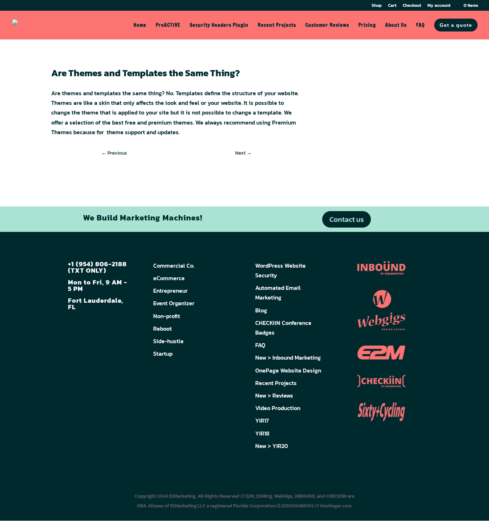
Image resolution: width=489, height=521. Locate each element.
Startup (163, 353)
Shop (377, 6)
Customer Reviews (327, 26)
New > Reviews (274, 395)
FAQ (420, 26)
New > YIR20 (271, 446)
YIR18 (262, 433)
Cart (392, 6)
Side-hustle (168, 341)
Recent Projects (277, 26)
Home (140, 26)
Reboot (162, 328)
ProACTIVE (168, 26)
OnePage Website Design (288, 370)
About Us (396, 26)
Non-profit (166, 316)
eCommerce (169, 278)
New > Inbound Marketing (288, 357)
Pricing (367, 26)
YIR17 (262, 420)
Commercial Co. (173, 265)
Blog (261, 310)
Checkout (412, 6)
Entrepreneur (170, 290)
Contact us (346, 219)
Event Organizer (173, 303)
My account (438, 6)
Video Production (277, 408)
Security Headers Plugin (219, 26)
